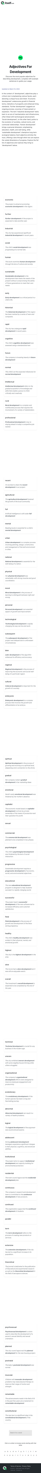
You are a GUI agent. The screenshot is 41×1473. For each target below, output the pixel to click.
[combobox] (20, 1432)
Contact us (19, 1470)
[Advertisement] (20, 27)
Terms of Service (15, 1466)
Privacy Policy (26, 1466)
